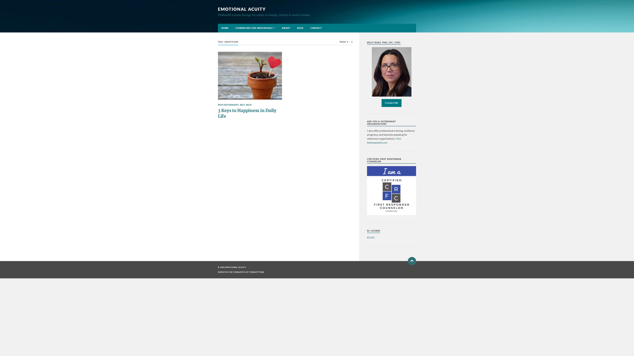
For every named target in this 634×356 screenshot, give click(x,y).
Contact (316, 28)
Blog (300, 28)
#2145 (370, 237)
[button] (412, 261)
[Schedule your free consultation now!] (391, 72)
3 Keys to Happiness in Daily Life (247, 113)
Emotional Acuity (242, 9)
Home (225, 28)
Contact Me (391, 103)
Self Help (246, 105)
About (286, 28)
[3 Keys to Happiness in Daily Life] (250, 76)
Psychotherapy (228, 105)
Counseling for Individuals (254, 28)
